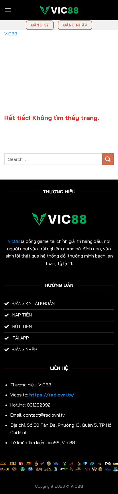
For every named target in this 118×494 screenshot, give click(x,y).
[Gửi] (108, 159)
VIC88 (10, 34)
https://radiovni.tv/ (51, 395)
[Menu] (7, 10)
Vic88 (14, 241)
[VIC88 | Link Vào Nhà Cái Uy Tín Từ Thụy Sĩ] (59, 10)
